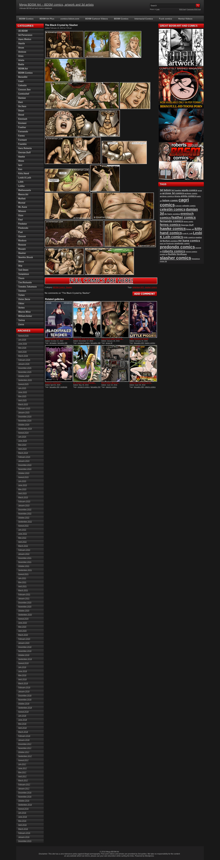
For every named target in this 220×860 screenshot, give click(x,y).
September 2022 (25, 522)
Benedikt (22, 77)
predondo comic (182, 243)
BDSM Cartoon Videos (96, 19)
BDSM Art (23, 68)
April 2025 (22, 400)
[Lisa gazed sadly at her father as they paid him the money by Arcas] (115, 319)
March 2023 (23, 497)
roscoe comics (191, 252)
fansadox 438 (95, 343)
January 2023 (23, 505)
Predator (22, 223)
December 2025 (24, 368)
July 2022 (22, 530)
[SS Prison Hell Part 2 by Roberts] (143, 363)
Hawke (21, 156)
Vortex (21, 307)
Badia (21, 64)
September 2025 (25, 380)
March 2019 (23, 683)
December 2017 (24, 744)
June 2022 (22, 534)
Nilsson (22, 211)
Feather (22, 127)
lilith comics (189, 237)
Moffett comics (170, 241)
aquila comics (189, 190)
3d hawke (53, 343)
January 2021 (23, 598)
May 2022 (22, 538)
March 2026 (23, 356)
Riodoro (22, 240)
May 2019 (22, 675)
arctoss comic (190, 193)
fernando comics (171, 221)
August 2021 (23, 574)
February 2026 (24, 360)
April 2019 (22, 679)
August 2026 (23, 336)
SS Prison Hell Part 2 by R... (140, 383)
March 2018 (23, 732)
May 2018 (22, 724)
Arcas (21, 47)
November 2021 (24, 562)
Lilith (20, 181)
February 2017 (24, 784)
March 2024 (23, 453)
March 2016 (23, 829)
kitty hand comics (181, 231)
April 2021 (22, 586)
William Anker (25, 316)
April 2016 (22, 825)
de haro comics (172, 214)
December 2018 (24, 696)
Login (158, 9)
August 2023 (23, 477)
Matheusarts (24, 190)
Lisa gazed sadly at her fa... (112, 339)
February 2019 (24, 687)
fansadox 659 (54, 387)
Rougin (22, 249)
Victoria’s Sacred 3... (53, 383)
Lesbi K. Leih (187, 233)
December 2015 (24, 841)
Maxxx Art (23, 194)
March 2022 (23, 546)
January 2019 (23, 691)
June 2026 (22, 344)
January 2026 (23, 364)
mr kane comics (189, 240)
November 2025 (24, 372)
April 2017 (22, 776)
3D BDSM (23, 31)
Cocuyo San (24, 89)
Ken (20, 169)
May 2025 (22, 396)
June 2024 (22, 441)
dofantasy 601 (138, 287)
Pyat (20, 232)
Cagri (21, 81)
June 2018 (22, 720)
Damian (22, 98)
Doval (21, 114)
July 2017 (22, 764)
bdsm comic (170, 200)
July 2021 (22, 578)
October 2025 (23, 376)
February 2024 (24, 457)
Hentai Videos (185, 19)
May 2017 (22, 772)
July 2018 (22, 716)
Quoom (22, 236)
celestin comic (189, 206)
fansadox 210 (95, 387)
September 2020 (25, 615)
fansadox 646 (139, 343)
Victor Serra (24, 299)
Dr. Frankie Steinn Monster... (84, 383)
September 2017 (25, 756)
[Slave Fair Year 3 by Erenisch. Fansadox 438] (87, 319)
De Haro (22, 106)
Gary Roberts (25, 148)
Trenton (22, 291)
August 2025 (23, 384)
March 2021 (23, 590)
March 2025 (23, 404)
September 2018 (25, 708)
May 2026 (22, 348)
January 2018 (23, 740)
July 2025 (22, 388)
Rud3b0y (172, 254)
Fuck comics (165, 19)
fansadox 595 (62, 343)
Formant (22, 140)
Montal (21, 202)
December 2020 (24, 602)
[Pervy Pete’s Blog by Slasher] (115, 363)
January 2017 (23, 789)
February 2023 (24, 501)
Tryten (21, 295)
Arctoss (22, 51)
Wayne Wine (24, 311)
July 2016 (22, 813)
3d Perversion (25, 35)
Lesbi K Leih (24, 177)
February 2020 (24, 639)
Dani (20, 102)
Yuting (21, 320)
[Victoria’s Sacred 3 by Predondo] (59, 363)
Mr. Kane (22, 207)
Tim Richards (25, 282)
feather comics (183, 217)
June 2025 (22, 392)
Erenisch (22, 119)
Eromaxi (22, 123)
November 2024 (24, 421)
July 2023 (22, 481)
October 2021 (23, 566)
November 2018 (24, 700)
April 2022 (22, 542)
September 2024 (25, 429)
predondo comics (177, 247)
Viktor (21, 303)
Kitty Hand (23, 173)
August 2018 (23, 712)
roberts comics (150, 387)
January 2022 (23, 554)
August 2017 (23, 760)
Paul (20, 219)
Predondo (23, 228)
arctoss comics (167, 196)
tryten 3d (163, 261)
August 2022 (23, 526)
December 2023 (24, 465)
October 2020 (23, 611)
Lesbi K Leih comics (181, 235)
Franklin (22, 144)
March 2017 (23, 780)
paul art (163, 243)
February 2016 (24, 833)
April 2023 (22, 493)
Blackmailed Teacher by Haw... (57, 339)
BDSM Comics (26, 19)
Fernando (23, 131)
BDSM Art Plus (47, 19)
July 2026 (22, 340)
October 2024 (23, 425)
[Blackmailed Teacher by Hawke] (59, 319)
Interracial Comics (144, 19)
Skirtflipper (182, 254)
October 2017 (23, 752)
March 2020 (23, 635)
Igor (20, 165)
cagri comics (174, 202)
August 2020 (23, 619)
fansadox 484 (139, 387)
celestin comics (172, 209)
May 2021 (22, 582)
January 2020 (23, 643)
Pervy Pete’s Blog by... (110, 383)
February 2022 (24, 550)
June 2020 (22, 623)
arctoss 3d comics (173, 193)
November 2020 (24, 607)
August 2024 (23, 433)
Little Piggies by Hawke (138, 339)
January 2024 (23, 461)
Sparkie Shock (25, 257)
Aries (20, 56)
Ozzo (20, 215)
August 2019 (23, 663)
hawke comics (150, 343)
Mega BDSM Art (112, 852)
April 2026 (22, 352)
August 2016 (23, 809)
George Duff (24, 152)
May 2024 (22, 445)
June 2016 (22, 817)
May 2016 (22, 821)
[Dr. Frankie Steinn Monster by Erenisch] (87, 363)
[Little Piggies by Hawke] (143, 319)
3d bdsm (165, 190)
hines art (190, 229)
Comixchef (23, 93)
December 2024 (24, 416)
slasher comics (151, 287)
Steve (21, 261)
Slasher (69, 287)
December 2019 (24, 647)
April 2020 (22, 631)
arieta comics (188, 196)
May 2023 (22, 489)
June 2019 (22, 671)
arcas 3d (109, 343)
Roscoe (22, 244)
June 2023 (22, 485)
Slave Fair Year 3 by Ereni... (84, 339)
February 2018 (24, 736)
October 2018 (23, 704)
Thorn (21, 278)
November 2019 (24, 651)
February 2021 (24, 594)
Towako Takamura (27, 286)
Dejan (21, 110)
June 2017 (22, 768)
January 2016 (23, 837)
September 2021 (25, 570)
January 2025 (23, 412)
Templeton (23, 274)
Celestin (22, 85)
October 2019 (23, 655)
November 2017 (24, 748)
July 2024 (22, 437)
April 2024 (22, 449)
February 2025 (24, 408)
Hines (21, 161)
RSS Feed (182, 9)
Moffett (22, 198)
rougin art (164, 254)
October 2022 (23, 518)
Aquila (21, 43)
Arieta (21, 60)
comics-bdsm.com (69, 19)
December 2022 (24, 509)
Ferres (21, 135)
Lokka (21, 186)
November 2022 (24, 514)
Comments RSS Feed (194, 9)
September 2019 (25, 659)
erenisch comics (84, 343)
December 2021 (24, 558)
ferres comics (170, 224)
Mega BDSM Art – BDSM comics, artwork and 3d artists (56, 4)
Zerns (21, 324)
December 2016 (24, 793)
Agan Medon (24, 39)
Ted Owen (23, 270)
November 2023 (24, 469)
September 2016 (25, 805)
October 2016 (23, 801)
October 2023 (23, 473)
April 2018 (22, 728)
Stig (20, 265)
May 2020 (22, 627)
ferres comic (188, 221)
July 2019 (22, 667)
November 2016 (24, 797)
